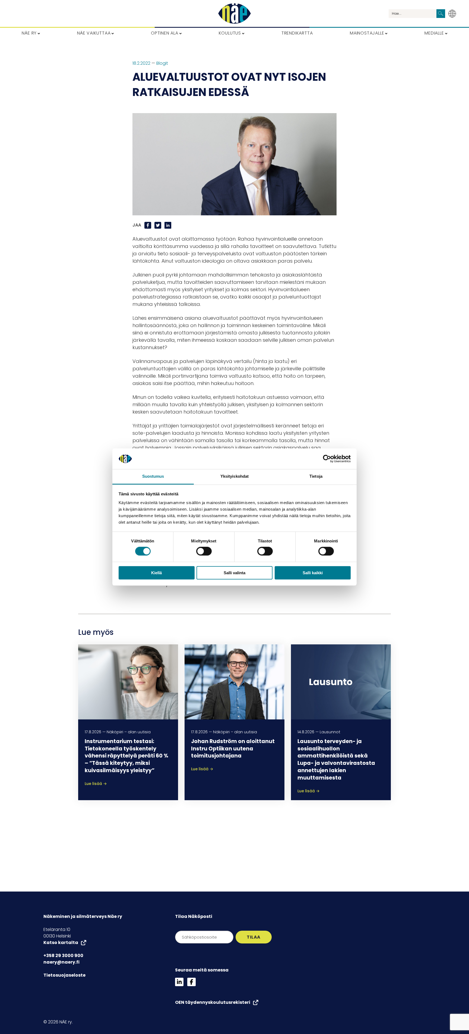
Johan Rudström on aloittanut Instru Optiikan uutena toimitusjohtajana (233, 749)
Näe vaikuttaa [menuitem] (93, 33)
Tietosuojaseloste (64, 975)
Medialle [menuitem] (434, 33)
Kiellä (156, 572)
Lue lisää (96, 783)
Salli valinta (234, 572)
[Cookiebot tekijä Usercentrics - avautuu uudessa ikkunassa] (327, 459)
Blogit (162, 63)
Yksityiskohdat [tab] (234, 476)
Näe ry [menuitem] (29, 33)
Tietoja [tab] (315, 476)
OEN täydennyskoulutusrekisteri (212, 1002)
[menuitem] (453, 14)
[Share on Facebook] (148, 225)
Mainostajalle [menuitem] (367, 33)
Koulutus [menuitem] (230, 33)
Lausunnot (330, 732)
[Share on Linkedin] (167, 225)
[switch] (204, 551)
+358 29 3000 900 (63, 955)
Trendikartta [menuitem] (297, 33)
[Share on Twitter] (158, 225)
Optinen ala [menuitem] (164, 33)
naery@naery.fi (61, 962)
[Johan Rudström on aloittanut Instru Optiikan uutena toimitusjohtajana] (234, 681)
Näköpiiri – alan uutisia (129, 732)
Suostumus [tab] (153, 476)
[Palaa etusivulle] (234, 13)
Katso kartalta (60, 942)
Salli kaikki (313, 572)
